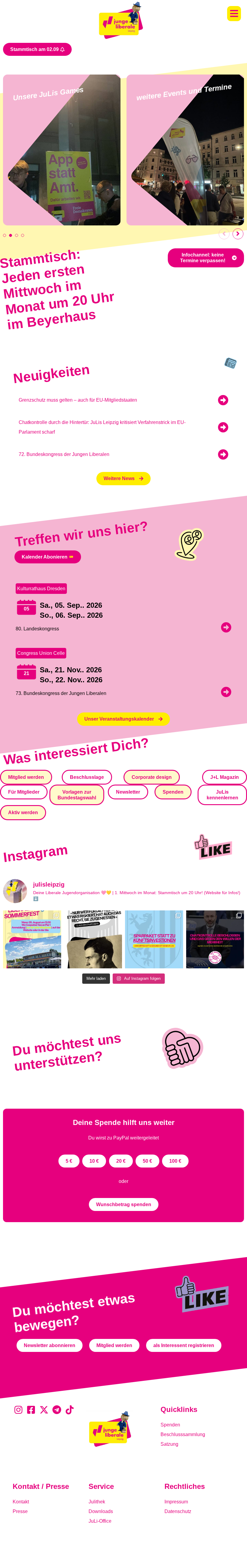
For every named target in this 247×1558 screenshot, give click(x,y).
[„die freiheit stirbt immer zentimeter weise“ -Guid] (215, 939)
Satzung (169, 1444)
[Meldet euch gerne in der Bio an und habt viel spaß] (32, 939)
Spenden (170, 1424)
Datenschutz (177, 1511)
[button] (234, 13)
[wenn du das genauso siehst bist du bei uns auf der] (154, 939)
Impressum (176, 1501)
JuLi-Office (100, 1521)
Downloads (101, 1511)
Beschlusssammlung (183, 1434)
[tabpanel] (62, 150)
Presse (20, 1511)
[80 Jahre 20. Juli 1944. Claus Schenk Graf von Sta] (93, 939)
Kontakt (21, 1501)
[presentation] (5, 235)
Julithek (97, 1501)
